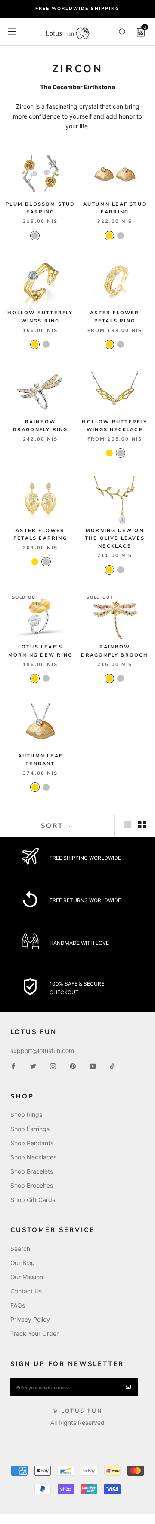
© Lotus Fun (78, 1411)
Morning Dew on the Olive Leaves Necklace (115, 538)
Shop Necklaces (33, 1157)
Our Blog (22, 1262)
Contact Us (26, 1291)
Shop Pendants (31, 1143)
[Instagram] (53, 1066)
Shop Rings (26, 1114)
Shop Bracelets (31, 1171)
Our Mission (26, 1277)
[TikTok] (112, 1066)
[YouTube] (93, 1066)
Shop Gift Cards (32, 1199)
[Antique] (46, 235)
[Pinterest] (73, 1066)
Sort (53, 825)
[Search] (123, 31)
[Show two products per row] (142, 824)
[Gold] (109, 235)
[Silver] (34, 235)
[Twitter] (33, 1066)
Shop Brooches (31, 1185)
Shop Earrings (30, 1128)
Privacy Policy (30, 1319)
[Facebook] (13, 1066)
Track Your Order (34, 1333)
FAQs (17, 1305)
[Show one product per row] (127, 824)
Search (20, 1248)
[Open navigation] (12, 31)
